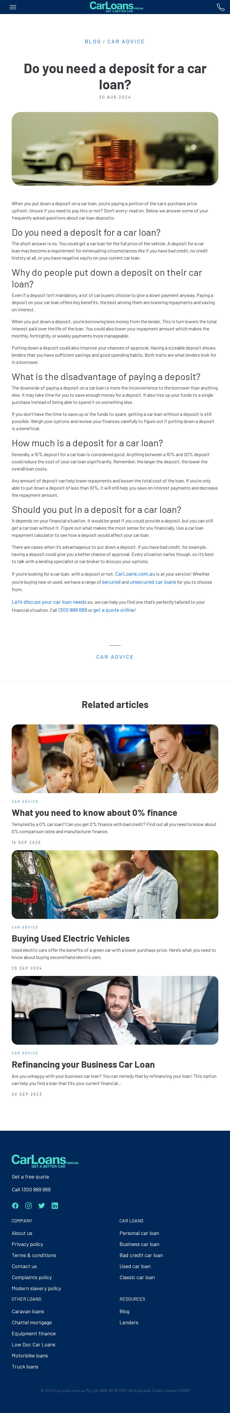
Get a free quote (30, 1176)
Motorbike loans (30, 1355)
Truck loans (25, 1366)
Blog (124, 1311)
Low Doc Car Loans (33, 1344)
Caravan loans (28, 1311)
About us (22, 1233)
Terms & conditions (34, 1255)
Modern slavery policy (36, 1288)
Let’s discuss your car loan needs (49, 601)
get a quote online (113, 609)
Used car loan (135, 1266)
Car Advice (126, 41)
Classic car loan (137, 1277)
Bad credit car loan (141, 1255)
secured (111, 581)
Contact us (24, 1266)
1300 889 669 (72, 609)
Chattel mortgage (32, 1322)
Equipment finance (34, 1333)
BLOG (93, 41)
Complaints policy (32, 1277)
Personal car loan (139, 1233)
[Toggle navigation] (12, 7)
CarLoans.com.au (135, 573)
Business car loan (139, 1244)
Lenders (128, 1322)
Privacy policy (27, 1244)
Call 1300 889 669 (31, 1189)
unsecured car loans (153, 581)
